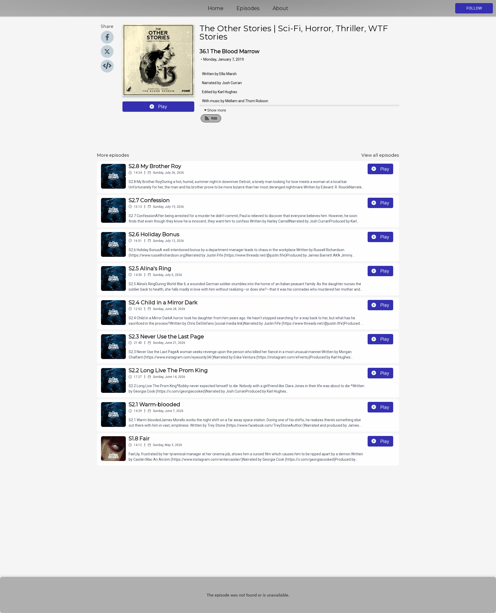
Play (162, 106)
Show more (216, 110)
